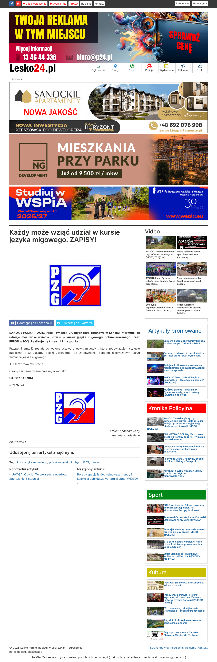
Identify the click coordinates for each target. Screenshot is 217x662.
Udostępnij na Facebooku (34, 323)
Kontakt (99, 3)
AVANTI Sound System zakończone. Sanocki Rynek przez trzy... (160, 281)
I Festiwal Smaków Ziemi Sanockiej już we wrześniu (184, 584)
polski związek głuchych (65, 462)
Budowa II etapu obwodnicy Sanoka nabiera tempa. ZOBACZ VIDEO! (184, 342)
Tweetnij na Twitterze (78, 323)
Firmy (115, 70)
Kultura (157, 572)
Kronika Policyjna (170, 408)
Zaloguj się (182, 3)
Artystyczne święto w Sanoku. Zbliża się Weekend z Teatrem (181, 633)
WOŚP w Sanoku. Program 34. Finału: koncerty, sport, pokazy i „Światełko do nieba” (182, 392)
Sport (132, 70)
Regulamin (177, 647)
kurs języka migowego (32, 462)
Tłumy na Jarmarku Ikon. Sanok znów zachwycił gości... (190, 281)
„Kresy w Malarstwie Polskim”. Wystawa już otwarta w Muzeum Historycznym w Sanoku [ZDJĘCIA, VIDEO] (184, 598)
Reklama (86, 3)
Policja (149, 70)
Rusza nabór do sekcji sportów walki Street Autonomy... (188, 254)
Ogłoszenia (98, 70)
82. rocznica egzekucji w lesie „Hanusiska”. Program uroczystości (184, 609)
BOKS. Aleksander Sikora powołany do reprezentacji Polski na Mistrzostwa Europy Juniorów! (184, 508)
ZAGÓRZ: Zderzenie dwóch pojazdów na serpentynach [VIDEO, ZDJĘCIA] (160, 254)
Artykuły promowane (175, 330)
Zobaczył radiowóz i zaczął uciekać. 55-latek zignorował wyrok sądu (184, 354)
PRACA (74, 3)
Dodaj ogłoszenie (35, 3)
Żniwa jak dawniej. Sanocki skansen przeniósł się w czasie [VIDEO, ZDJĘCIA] (184, 532)
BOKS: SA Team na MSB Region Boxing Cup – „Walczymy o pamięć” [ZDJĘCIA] (184, 380)
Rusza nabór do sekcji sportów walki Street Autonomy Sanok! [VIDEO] (185, 518)
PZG (86, 462)
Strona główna (159, 647)
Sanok (95, 462)
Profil (200, 70)
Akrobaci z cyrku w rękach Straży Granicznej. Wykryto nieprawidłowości (183, 473)
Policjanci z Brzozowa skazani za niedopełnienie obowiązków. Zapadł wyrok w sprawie (184, 368)
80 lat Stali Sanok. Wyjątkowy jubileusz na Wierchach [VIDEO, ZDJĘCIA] (182, 556)
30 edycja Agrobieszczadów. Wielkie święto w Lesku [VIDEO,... (159, 307)
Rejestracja (200, 3)
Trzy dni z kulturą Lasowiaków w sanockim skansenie (182, 621)
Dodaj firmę (59, 3)
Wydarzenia (167, 70)
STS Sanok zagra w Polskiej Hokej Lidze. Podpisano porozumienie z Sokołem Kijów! (183, 544)
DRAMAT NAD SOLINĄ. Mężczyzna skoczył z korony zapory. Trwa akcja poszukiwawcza (184, 437)
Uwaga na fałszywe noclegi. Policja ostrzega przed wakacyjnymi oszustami (184, 449)
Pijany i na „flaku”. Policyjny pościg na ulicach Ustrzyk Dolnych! (184, 460)
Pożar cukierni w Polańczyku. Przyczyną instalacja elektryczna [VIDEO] (189, 309)
